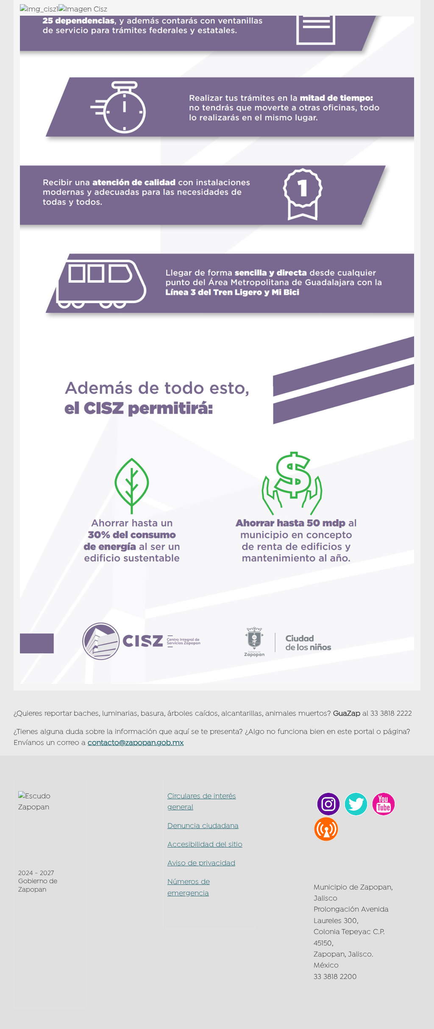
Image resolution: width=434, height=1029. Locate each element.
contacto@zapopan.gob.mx (136, 743)
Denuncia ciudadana (203, 826)
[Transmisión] (326, 829)
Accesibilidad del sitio (204, 844)
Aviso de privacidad (201, 863)
